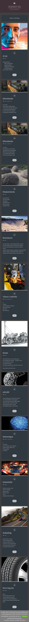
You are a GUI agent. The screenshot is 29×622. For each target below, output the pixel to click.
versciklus (9, 101)
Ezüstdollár (7, 482)
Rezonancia (7, 238)
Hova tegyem (8, 588)
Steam (5, 353)
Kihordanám (8, 99)
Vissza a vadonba (10, 297)
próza (5, 439)
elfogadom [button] (24, 616)
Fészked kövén (9, 192)
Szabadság (7, 533)
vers (5, 58)
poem (5, 355)
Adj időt (6, 392)
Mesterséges (8, 437)
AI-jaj (5, 56)
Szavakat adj (14, 7)
